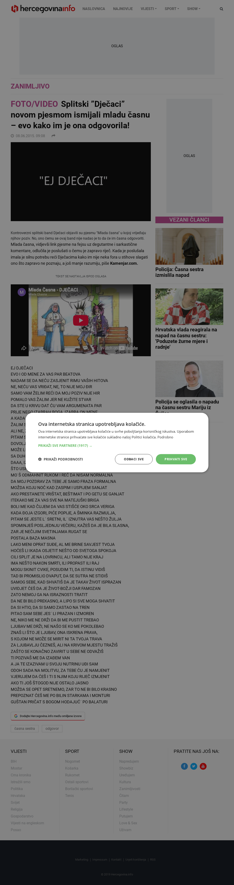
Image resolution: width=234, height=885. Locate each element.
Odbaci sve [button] (134, 459)
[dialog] (117, 442)
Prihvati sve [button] (176, 459)
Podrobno (165, 437)
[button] (117, 445)
